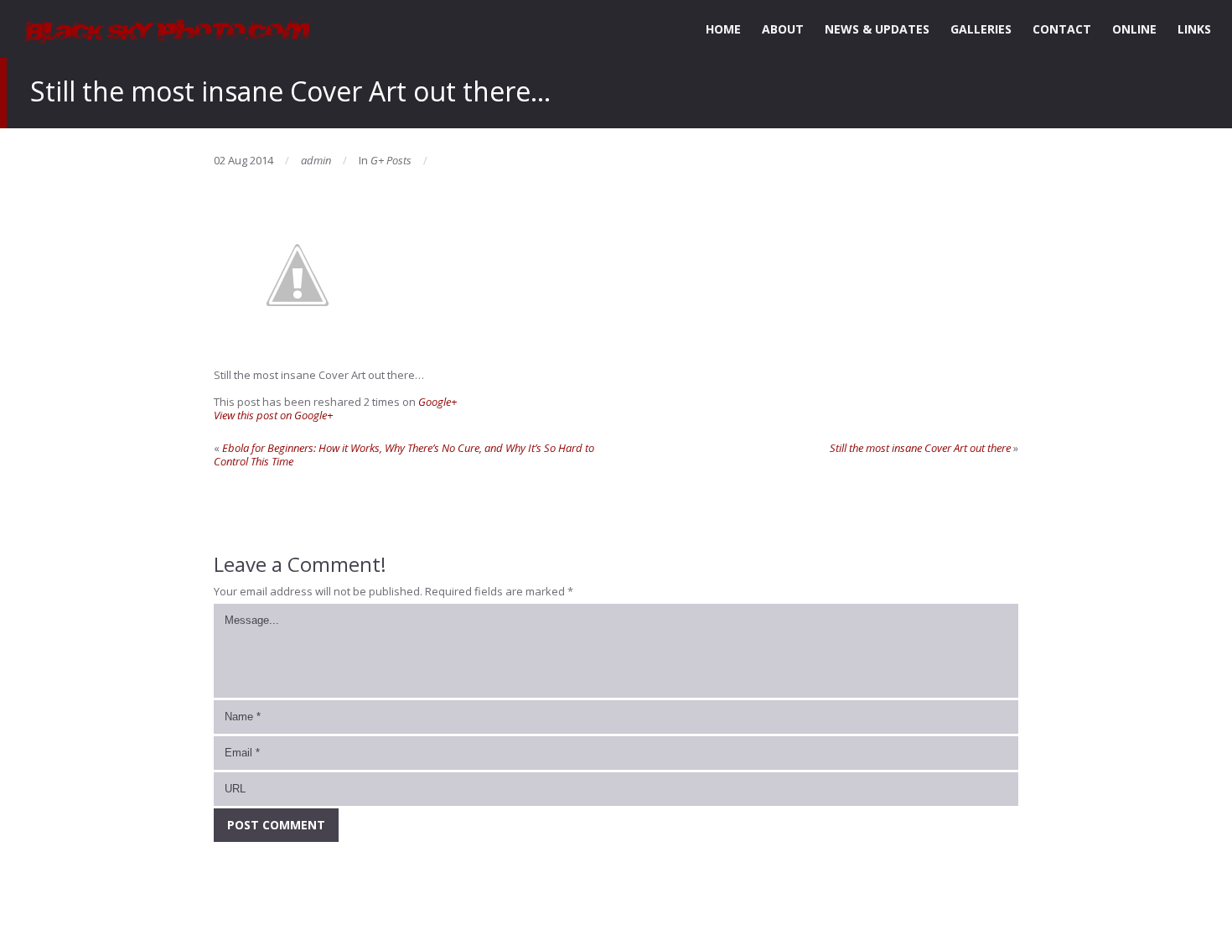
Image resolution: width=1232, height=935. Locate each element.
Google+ (437, 401)
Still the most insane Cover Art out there (920, 447)
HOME (723, 29)
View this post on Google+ (273, 415)
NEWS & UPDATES (877, 29)
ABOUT (783, 29)
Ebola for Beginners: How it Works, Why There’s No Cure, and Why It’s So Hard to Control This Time (404, 454)
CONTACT (1062, 29)
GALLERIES (981, 29)
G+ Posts (391, 160)
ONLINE (1134, 29)
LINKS (1194, 29)
